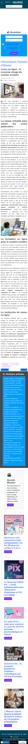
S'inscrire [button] (10, 504)
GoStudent (18, 184)
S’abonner (14, 53)
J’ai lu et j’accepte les (14, 49)
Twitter (25, 734)
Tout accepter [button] (5, 742)
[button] (2, 742)
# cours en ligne (14, 363)
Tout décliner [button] (14, 742)
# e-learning (5, 363)
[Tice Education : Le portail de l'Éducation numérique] (14, 2)
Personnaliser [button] (22, 742)
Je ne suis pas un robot (11, 44)
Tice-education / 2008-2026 (12, 734)
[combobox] (14, 6)
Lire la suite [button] (8, 551)
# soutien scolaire (6, 366)
